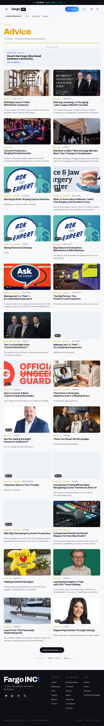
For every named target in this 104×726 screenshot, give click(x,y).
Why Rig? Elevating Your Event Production (27, 533)
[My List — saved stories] (91, 9)
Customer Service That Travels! (21, 485)
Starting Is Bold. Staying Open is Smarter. (26, 199)
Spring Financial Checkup (18, 247)
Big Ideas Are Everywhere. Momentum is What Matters (68, 249)
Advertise (70, 699)
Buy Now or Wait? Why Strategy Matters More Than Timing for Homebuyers (75, 152)
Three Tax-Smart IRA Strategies (71, 439)
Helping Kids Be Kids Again (19, 582)
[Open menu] (6, 9)
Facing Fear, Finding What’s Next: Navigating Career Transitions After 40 (75, 486)
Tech (53, 691)
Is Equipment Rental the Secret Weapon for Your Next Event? (70, 534)
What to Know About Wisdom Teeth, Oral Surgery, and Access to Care (73, 200)
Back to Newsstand (13, 16)
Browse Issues (72, 682)
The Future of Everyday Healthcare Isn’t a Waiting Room (71, 394)
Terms (86, 686)
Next (66, 658)
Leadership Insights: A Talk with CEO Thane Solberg (68, 583)
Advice (54, 699)
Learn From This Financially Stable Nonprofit (19, 631)
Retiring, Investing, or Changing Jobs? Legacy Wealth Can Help (70, 103)
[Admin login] (97, 9)
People (54, 695)
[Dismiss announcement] (101, 2)
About (68, 695)
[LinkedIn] (12, 695)
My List (69, 691)
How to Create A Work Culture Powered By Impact (19, 394)
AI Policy (87, 691)
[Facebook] (6, 695)
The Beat (69, 686)
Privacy (87, 682)
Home (27, 16)
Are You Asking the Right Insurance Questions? (17, 440)
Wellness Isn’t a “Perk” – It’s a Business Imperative (67, 346)
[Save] (7, 72)
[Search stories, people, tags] (84, 9)
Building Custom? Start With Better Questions (17, 103)
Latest (53, 682)
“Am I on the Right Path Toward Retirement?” (16, 346)
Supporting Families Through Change (74, 630)
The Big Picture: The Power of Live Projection (67, 297)
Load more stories (50, 650)
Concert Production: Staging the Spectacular (17, 152)
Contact (69, 708)
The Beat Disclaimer (92, 695)
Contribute (70, 703)
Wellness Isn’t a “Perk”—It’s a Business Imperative (18, 297)
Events (54, 703)
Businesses (55, 686)
